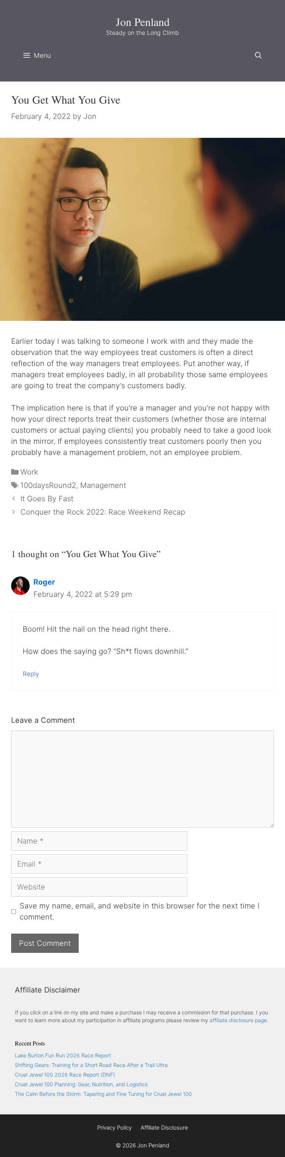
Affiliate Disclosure (164, 1127)
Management (103, 485)
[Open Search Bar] (258, 55)
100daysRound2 (48, 485)
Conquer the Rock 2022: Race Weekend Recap (102, 512)
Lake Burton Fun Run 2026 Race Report (63, 1055)
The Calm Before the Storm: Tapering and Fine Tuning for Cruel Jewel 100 (103, 1094)
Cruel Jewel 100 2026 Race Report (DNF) (65, 1074)
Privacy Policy (114, 1127)
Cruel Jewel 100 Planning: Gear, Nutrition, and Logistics (81, 1084)
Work (29, 472)
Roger (44, 582)
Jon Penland (143, 21)
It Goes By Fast (46, 498)
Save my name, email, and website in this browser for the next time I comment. (139, 911)
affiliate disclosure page (238, 1020)
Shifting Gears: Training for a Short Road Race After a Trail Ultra (91, 1065)
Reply (31, 674)
